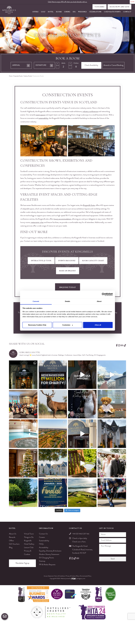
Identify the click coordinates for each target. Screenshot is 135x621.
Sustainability (44, 541)
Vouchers (99, 7)
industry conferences (90, 112)
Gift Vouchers (14, 544)
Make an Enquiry (67, 271)
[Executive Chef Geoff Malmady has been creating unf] (82, 374)
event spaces (40, 115)
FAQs (41, 544)
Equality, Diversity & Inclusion (50, 551)
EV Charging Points (46, 558)
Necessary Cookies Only (37, 325)
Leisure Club (28, 548)
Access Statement (49, 576)
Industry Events (28, 76)
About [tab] (99, 301)
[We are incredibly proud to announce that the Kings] (52, 492)
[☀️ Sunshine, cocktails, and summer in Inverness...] (82, 463)
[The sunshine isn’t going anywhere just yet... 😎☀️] (52, 463)
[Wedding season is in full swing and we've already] (112, 463)
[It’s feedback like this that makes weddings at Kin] (82, 404)
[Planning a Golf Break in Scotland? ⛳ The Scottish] (52, 433)
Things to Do (29, 537)
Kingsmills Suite (89, 205)
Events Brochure (66, 261)
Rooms (59, 12)
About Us (12, 534)
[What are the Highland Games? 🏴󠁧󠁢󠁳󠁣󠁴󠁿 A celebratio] (112, 492)
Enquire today (67, 287)
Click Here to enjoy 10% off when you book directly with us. (67, 2)
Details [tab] (67, 301)
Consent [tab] (36, 301)
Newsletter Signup (22, 563)
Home (10, 76)
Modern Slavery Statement (49, 554)
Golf (43, 12)
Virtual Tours (29, 534)
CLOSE (132, 2)
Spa (74, 12)
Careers (42, 537)
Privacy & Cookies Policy (73, 576)
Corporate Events (112, 12)
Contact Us (43, 534)
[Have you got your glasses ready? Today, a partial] (112, 374)
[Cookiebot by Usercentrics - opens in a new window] (103, 294)
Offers (35, 12)
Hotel (50, 12)
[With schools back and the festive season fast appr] (23, 374)
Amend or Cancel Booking (113, 65)
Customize (66, 325)
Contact (127, 12)
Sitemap (42, 561)
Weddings (82, 12)
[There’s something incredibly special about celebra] (23, 404)
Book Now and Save (119, 7)
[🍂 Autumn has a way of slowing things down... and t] (52, 404)
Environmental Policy (85, 576)
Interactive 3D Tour (41, 261)
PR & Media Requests (47, 565)
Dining (67, 12)
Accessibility (43, 548)
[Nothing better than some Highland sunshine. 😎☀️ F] (23, 492)
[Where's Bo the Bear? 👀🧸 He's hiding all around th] (112, 404)
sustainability (43, 118)
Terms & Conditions (59, 576)
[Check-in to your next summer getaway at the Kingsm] (82, 433)
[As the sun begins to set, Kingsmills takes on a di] (112, 433)
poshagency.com (80, 578)
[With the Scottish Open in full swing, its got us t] (82, 492)
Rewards (12, 537)
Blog (10, 548)
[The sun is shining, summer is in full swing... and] (23, 463)
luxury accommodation (62, 219)
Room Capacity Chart (93, 261)
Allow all (98, 325)
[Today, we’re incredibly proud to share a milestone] (52, 374)
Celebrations (95, 12)
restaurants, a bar (37, 222)
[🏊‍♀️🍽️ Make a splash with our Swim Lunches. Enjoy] (23, 433)
